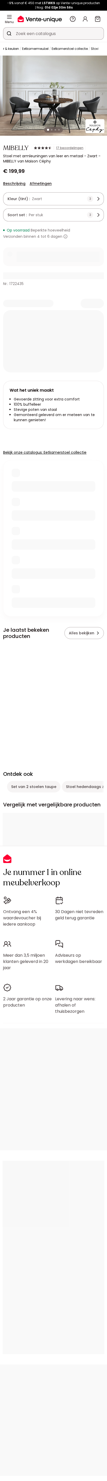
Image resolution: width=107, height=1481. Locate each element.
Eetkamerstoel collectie (70, 48)
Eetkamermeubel (35, 48)
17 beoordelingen (69, 148)
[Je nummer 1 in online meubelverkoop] (40, 18)
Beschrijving (14, 183)
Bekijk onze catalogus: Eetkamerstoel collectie (44, 452)
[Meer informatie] (65, 236)
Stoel (95, 48)
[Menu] (9, 17)
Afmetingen (41, 183)
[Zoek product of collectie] (9, 33)
